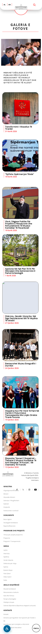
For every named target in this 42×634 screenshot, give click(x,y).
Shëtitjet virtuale (9, 602)
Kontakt (6, 614)
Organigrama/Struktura (11, 490)
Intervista (7, 554)
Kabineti (6, 504)
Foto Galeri (7, 573)
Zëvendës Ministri (9, 497)
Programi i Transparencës (12, 541)
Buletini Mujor (8, 570)
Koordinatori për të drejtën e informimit (16, 624)
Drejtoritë (7, 507)
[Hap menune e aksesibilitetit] (7, 628)
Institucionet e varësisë (11, 511)
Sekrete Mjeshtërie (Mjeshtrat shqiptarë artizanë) (20, 606)
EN (10, 5)
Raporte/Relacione (9, 526)
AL (5, 5)
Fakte (5, 580)
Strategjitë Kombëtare (11, 523)
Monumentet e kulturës (11, 592)
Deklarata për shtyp (10, 563)
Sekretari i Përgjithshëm (11, 501)
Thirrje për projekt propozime (13, 535)
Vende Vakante (8, 560)
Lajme (5, 550)
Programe (7, 538)
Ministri (6, 494)
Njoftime (6, 557)
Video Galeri (7, 577)
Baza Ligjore (8, 519)
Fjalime (6, 567)
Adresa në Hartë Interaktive (12, 628)
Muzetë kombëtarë (10, 589)
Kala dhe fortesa (9, 596)
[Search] (34, 5)
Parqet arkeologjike (10, 599)
